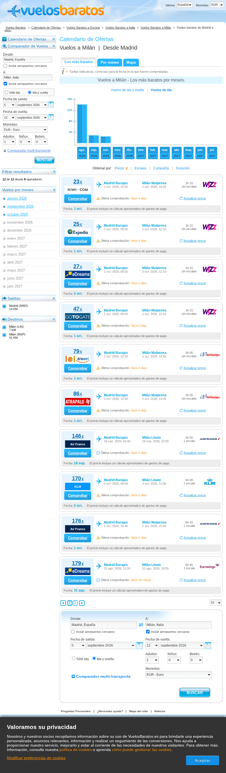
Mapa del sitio (138, 711)
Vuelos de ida (161, 90)
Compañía (161, 168)
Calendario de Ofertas (46, 27)
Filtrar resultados (17, 171)
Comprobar (77, 199)
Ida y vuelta (40, 92)
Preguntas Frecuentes (76, 711)
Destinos (15, 319)
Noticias (159, 711)
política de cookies (76, 749)
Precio (119, 168)
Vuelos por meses (17, 190)
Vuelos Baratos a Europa (83, 27)
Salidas (14, 298)
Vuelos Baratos (16, 27)
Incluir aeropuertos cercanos (28, 65)
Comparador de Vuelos (28, 46)
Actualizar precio (195, 198)
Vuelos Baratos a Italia (120, 27)
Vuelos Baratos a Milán (156, 27)
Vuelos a (77, 48)
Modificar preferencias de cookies (36, 758)
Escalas (140, 168)
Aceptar (203, 760)
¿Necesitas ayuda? (110, 711)
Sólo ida (14, 92)
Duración (183, 168)
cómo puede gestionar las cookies (141, 749)
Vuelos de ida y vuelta (127, 90)
